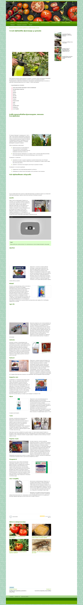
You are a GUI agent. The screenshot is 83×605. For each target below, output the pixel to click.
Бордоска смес (16, 100)
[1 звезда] (40, 516)
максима (14, 97)
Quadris (14, 90)
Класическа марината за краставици (43, 590)
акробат (14, 92)
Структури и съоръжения (22, 24)
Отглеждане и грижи (56, 22)
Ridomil (14, 94)
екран (14, 102)
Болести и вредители (66, 22)
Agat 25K (14, 95)
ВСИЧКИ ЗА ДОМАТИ (34, 22)
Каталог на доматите (45, 22)
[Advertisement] (30, 41)
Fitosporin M (15, 107)
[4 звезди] (43, 516)
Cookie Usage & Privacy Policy (22, 22)
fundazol (14, 99)
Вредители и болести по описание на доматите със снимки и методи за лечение (24, 27)
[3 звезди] (42, 516)
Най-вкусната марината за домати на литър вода (17, 591)
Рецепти (30, 24)
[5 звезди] (44, 516)
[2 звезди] (41, 516)
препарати (12, 587)
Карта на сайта (24, 596)
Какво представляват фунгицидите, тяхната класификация (24, 87)
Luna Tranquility (16, 108)
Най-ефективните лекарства (18, 89)
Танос (14, 103)
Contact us (12, 22)
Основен (11, 596)
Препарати (12, 24)
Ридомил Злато (16, 105)
